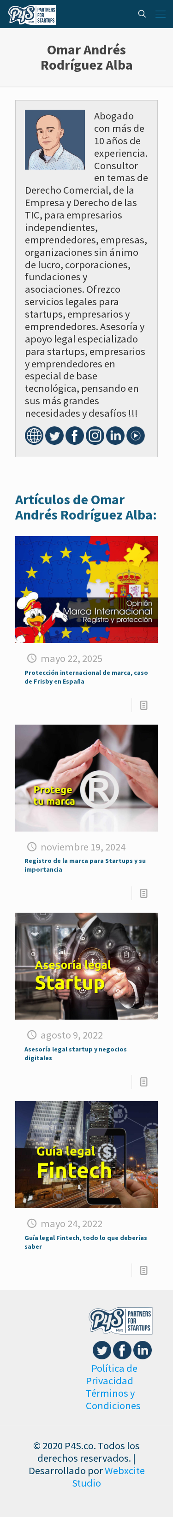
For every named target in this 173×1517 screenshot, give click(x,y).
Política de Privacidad (111, 1374)
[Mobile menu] (160, 14)
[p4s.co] (32, 13)
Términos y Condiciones (113, 1399)
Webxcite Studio (108, 1476)
